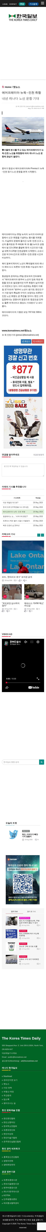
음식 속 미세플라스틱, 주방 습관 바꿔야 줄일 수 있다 (29, 922)
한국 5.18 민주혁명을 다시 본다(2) (15, 507)
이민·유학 (8, 1088)
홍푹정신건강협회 (11, 1157)
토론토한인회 (9, 1130)
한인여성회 (8, 1134)
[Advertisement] (23, 52)
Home (8, 87)
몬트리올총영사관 (11, 1184)
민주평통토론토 (10, 1199)
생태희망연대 (9, 1165)
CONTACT (13, 4)
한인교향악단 (9, 1122)
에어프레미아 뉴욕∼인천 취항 (14, 512)
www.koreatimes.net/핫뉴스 (17, 330)
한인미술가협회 (10, 1138)
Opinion (26, 831)
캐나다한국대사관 (11, 1191)
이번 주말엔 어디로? (10, 503)
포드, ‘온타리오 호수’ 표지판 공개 (17, 577)
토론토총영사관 (10, 1180)
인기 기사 (14, 911)
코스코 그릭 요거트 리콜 (28, 946)
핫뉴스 (16, 87)
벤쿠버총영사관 (10, 1188)
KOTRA (7, 1195)
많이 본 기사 (31, 911)
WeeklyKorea (24, 918)
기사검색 (33, 4)
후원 (22, 4)
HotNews (23, 930)
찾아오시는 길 (10, 1103)
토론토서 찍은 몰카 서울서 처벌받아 (16, 521)
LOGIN (5, 4)
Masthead (8, 1076)
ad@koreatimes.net (29, 1061)
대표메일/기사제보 (9, 1053)
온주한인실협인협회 (12, 1141)
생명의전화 (8, 1161)
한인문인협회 (9, 1118)
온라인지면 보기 (11, 1080)
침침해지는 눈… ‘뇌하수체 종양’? (15, 516)
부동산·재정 (9, 1092)
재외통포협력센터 (11, 1203)
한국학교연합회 (10, 1126)
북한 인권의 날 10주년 (11, 525)
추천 (27, 341)
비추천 (38, 341)
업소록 (6, 1099)
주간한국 (7, 1095)
